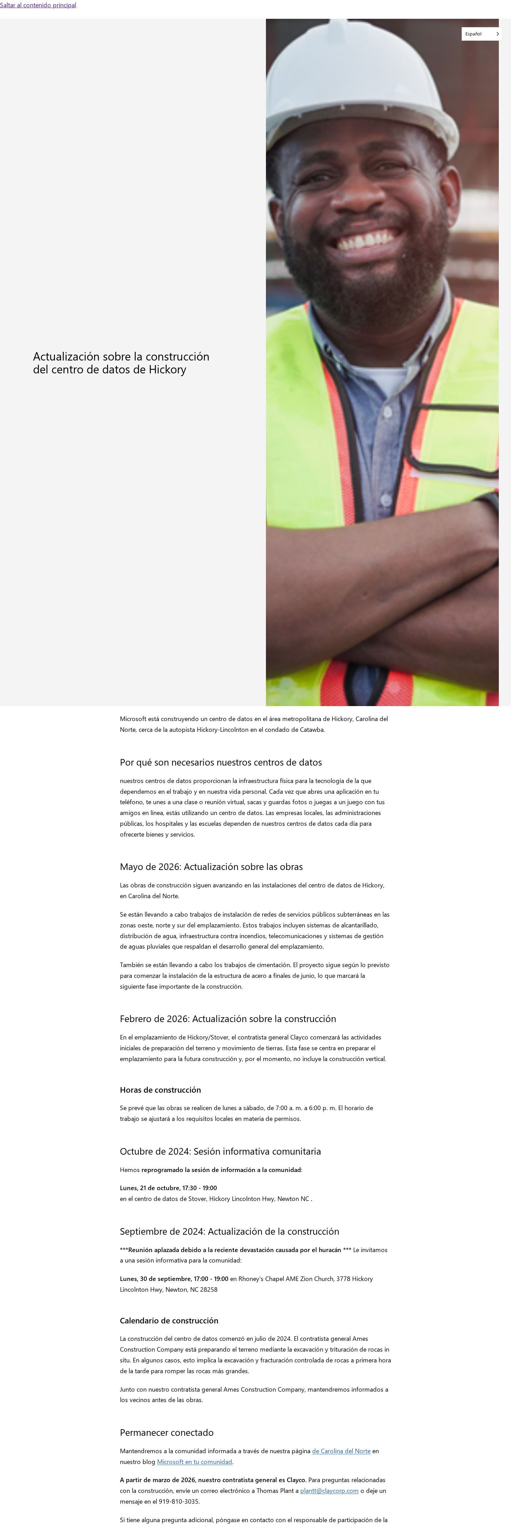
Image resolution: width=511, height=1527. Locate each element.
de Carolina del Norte (341, 1450)
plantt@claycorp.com (329, 1490)
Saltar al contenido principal (38, 4)
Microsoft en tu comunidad (194, 1461)
